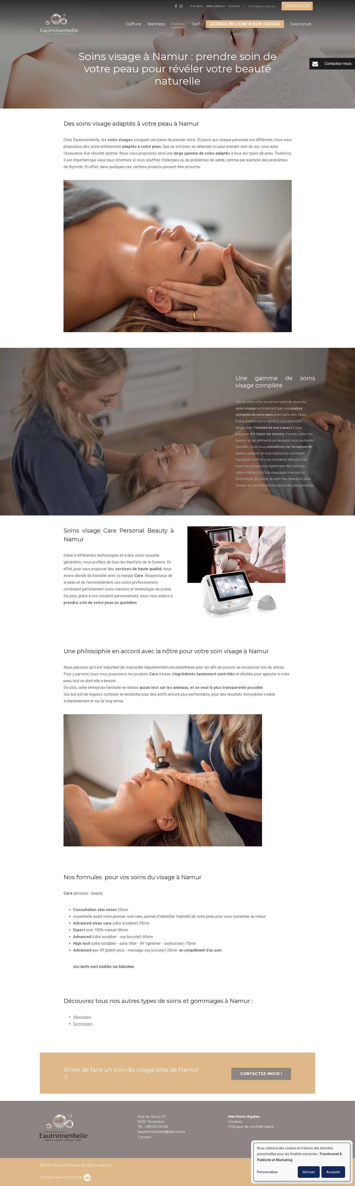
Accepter (333, 1172)
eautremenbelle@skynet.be (161, 1132)
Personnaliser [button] (267, 1172)
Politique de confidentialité (251, 1126)
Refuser (309, 1172)
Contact (234, 6)
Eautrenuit (301, 24)
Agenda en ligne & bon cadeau (245, 24)
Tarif (195, 24)
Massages (82, 1017)
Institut (178, 24)
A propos (196, 6)
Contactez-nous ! (261, 1073)
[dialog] (302, 1162)
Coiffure (133, 24)
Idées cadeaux (215, 6)
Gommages (82, 1023)
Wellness (156, 24)
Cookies (235, 1121)
